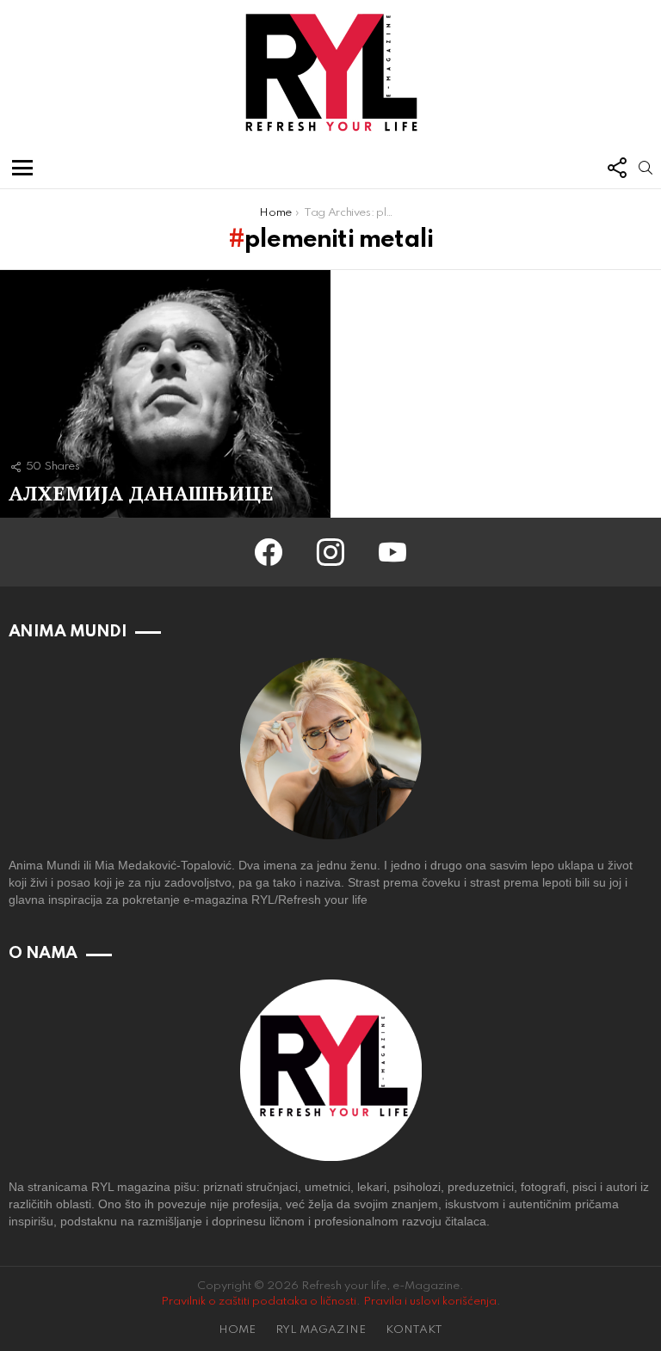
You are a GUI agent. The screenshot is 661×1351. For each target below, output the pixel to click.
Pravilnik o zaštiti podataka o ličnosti (258, 1301)
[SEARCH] (645, 167)
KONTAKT (414, 1330)
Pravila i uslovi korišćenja (430, 1301)
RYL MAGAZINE (320, 1330)
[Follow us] (616, 167)
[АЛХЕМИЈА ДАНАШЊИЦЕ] (165, 394)
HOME (237, 1330)
